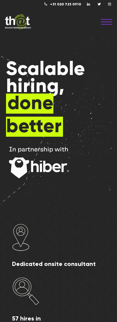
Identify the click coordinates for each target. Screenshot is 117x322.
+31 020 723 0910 (65, 4)
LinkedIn (89, 4)
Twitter (99, 4)
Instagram (109, 4)
